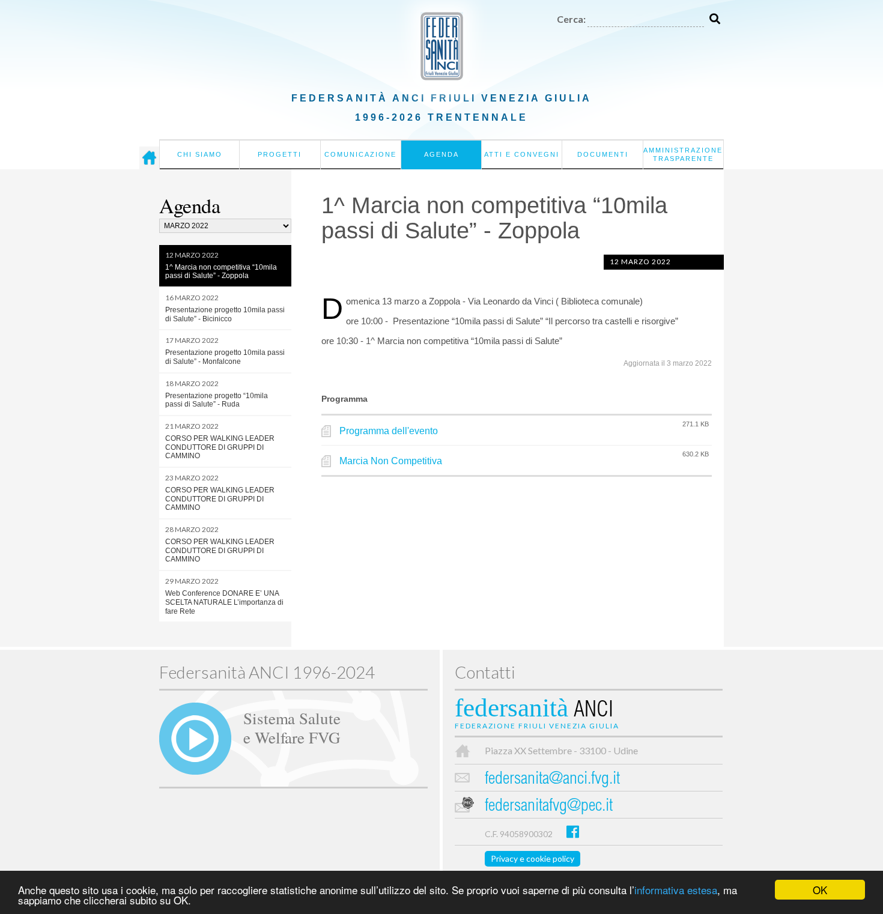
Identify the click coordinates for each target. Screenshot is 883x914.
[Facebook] (572, 831)
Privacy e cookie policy (532, 858)
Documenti (602, 154)
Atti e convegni (521, 154)
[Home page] (149, 158)
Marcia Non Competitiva (390, 461)
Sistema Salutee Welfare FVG (292, 727)
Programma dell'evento (388, 431)
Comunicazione (360, 154)
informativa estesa (675, 889)
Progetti (280, 154)
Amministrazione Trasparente (683, 154)
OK (820, 889)
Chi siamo (199, 154)
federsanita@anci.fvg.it (552, 779)
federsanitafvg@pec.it (549, 807)
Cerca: (571, 19)
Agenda (441, 154)
